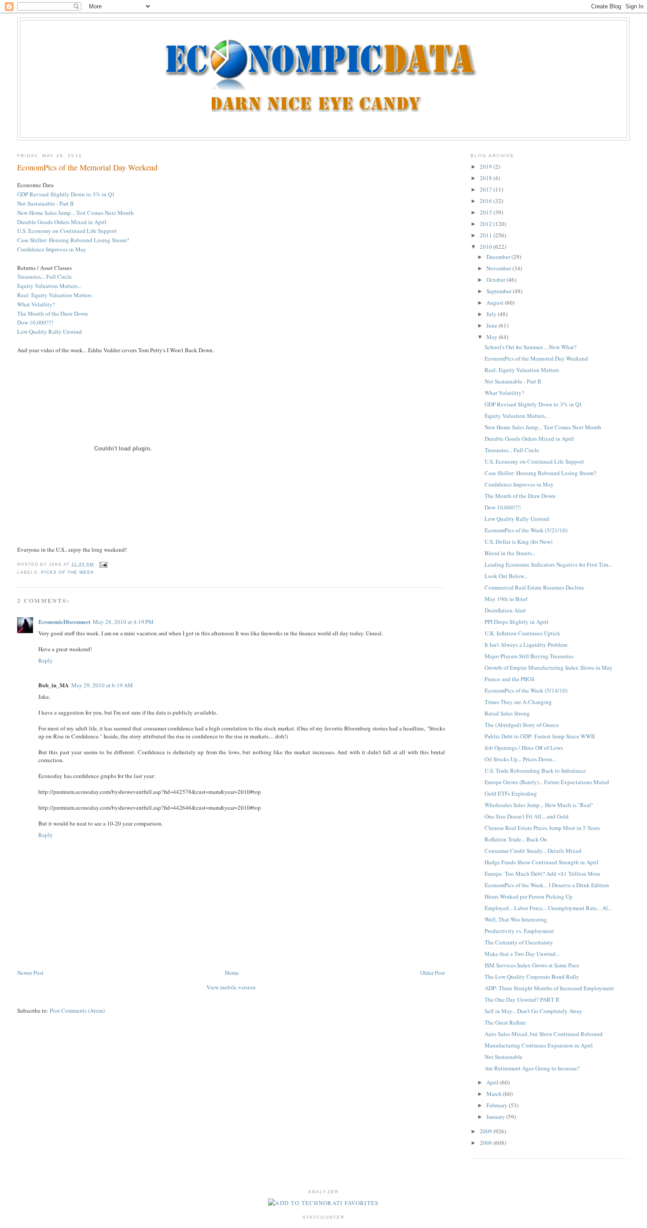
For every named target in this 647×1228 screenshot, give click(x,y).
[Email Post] (102, 564)
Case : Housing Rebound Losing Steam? (73, 240)
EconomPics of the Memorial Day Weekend (87, 167)
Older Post (432, 973)
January (496, 1117)
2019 (486, 166)
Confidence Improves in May (51, 249)
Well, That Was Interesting (516, 919)
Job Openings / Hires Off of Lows (524, 748)
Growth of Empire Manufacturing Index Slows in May (549, 667)
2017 (486, 189)
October (496, 280)
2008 (486, 1143)
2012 (486, 224)
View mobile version (231, 987)
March (494, 1094)
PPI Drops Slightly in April (516, 622)
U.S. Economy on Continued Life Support (67, 231)
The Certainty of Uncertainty (519, 942)
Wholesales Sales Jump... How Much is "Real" (539, 805)
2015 (486, 212)
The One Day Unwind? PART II (522, 999)
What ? (36, 304)
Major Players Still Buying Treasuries (529, 656)
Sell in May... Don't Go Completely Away (533, 1011)
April (493, 1082)
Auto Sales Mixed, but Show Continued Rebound (544, 1034)
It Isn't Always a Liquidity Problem (526, 645)
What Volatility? (504, 393)
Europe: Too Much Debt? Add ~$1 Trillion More (542, 874)
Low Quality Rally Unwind (49, 332)
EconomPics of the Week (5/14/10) (526, 690)
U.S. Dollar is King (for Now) (518, 542)
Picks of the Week (67, 572)
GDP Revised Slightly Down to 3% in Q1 (66, 194)
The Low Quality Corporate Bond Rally (532, 977)
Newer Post (30, 973)
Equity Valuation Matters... (49, 286)
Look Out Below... (506, 576)
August (495, 302)
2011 (486, 235)
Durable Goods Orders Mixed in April (62, 222)
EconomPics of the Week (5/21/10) (526, 530)
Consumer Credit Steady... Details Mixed (533, 851)
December (498, 257)
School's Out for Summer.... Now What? (531, 347)
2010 (486, 247)
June (492, 325)
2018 (486, 178)
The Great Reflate (505, 1022)
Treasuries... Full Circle (44, 276)
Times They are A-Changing (518, 702)
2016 (486, 201)
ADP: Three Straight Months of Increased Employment (549, 988)
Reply (45, 660)
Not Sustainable (503, 1057)
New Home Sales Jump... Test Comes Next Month (75, 213)
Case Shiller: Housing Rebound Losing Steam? (540, 473)
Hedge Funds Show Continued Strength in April (542, 862)
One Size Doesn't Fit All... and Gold (527, 816)
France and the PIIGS (509, 679)
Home (232, 973)
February (497, 1105)
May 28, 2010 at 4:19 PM (123, 622)
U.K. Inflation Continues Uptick (522, 633)
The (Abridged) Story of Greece (522, 725)
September (499, 291)
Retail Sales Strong (507, 713)
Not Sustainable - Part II (45, 203)
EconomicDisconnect (64, 621)
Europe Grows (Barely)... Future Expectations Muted (547, 782)
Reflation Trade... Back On (516, 839)
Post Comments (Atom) (77, 1010)
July (492, 314)
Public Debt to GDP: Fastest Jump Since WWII (540, 736)
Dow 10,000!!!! (35, 322)
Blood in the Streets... (510, 553)
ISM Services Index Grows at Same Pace (532, 965)
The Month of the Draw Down (52, 313)
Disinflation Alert (505, 610)
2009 (486, 1131)
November (499, 268)
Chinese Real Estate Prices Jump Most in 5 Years (542, 828)
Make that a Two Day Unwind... (522, 954)
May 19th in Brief (506, 599)
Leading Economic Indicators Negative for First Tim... (548, 564)
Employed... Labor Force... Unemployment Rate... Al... (548, 908)
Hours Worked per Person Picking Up (529, 896)
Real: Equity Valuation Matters (54, 295)
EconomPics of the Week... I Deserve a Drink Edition (547, 885)
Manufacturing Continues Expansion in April (539, 1045)
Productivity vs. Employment (519, 931)
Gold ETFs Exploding (511, 793)
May (492, 337)
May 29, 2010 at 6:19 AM (102, 685)
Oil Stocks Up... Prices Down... (520, 759)
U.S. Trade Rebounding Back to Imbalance (535, 770)
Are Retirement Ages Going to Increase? (532, 1068)
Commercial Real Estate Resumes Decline (534, 587)
